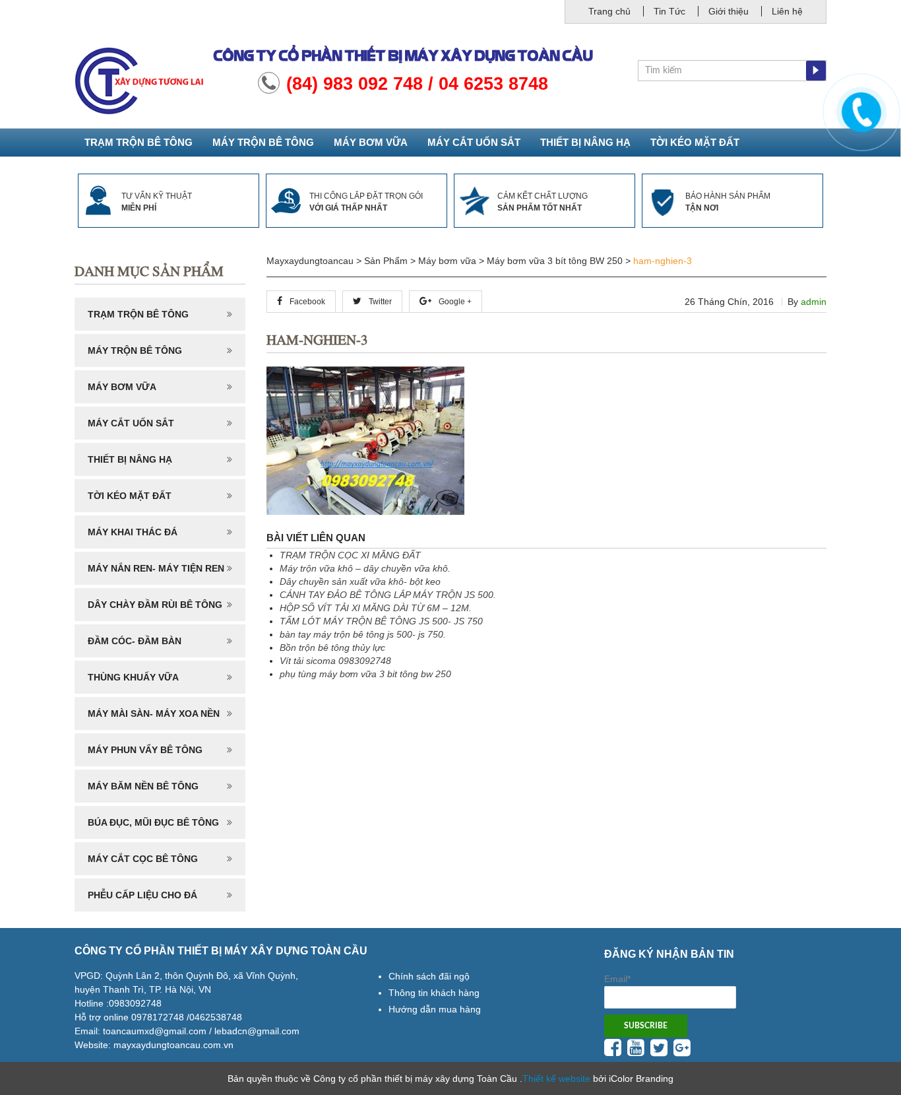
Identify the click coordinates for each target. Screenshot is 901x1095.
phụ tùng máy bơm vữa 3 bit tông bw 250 (365, 674)
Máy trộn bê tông (263, 142)
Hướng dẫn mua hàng (434, 1009)
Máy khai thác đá (132, 532)
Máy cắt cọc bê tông (143, 858)
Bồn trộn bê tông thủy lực (332, 647)
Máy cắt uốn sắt (473, 142)
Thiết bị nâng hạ (585, 142)
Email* (617, 979)
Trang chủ (609, 11)
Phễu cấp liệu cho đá (142, 895)
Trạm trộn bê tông (138, 142)
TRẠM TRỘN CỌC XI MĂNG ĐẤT (350, 555)
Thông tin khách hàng (434, 992)
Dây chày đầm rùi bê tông (155, 604)
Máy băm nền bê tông (143, 786)
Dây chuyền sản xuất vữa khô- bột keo (360, 581)
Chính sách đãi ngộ (429, 976)
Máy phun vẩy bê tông (145, 750)
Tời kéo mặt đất (694, 142)
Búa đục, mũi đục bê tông (153, 822)
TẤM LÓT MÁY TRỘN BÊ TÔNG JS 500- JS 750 (381, 621)
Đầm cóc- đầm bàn (134, 641)
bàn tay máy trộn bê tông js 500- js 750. (363, 634)
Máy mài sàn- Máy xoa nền (154, 713)
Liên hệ (787, 11)
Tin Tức (669, 11)
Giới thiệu (728, 11)
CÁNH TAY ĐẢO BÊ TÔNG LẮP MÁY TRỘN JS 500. (388, 594)
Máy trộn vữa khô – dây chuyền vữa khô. (365, 568)
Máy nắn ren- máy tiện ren (156, 568)
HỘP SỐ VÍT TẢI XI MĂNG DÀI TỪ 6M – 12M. (376, 608)
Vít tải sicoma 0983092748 (335, 660)
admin (813, 301)
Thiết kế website (556, 1078)
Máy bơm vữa (371, 142)
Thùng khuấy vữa (133, 677)
